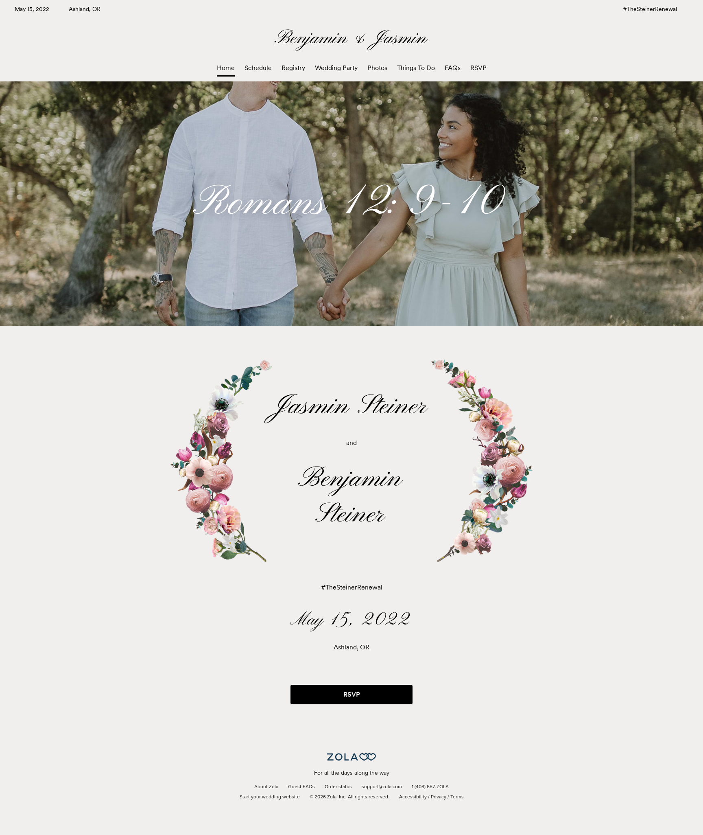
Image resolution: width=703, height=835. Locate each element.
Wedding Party (336, 68)
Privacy (438, 797)
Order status (338, 787)
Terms (457, 797)
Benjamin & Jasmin (351, 38)
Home (226, 68)
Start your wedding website (270, 797)
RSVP (478, 68)
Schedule (258, 68)
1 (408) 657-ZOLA (430, 787)
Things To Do (416, 68)
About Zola (266, 787)
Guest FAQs (301, 787)
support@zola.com (382, 787)
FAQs (453, 68)
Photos (377, 68)
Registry (293, 68)
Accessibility (413, 797)
